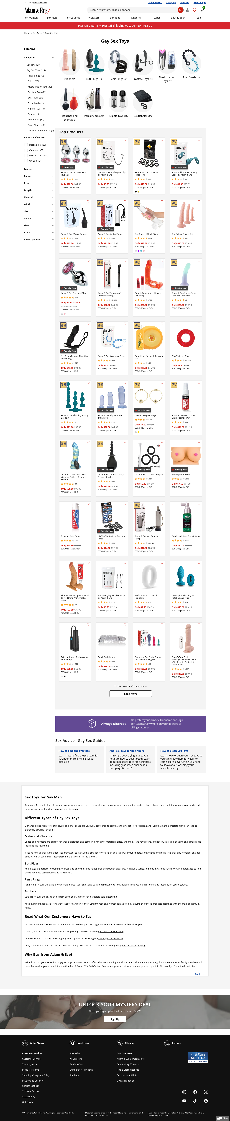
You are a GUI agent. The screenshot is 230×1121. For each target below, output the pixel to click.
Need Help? (200, 2)
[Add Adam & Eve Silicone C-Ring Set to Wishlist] (162, 442)
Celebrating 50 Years (128, 1064)
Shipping (171, 2)
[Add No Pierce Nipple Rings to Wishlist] (162, 383)
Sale (199, 17)
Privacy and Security (32, 1080)
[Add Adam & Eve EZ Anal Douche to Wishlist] (88, 201)
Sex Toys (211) (34, 64)
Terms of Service (31, 1091)
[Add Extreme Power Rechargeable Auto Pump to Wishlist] (88, 624)
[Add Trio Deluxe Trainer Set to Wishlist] (199, 201)
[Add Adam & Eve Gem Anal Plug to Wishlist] (88, 260)
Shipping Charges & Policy (36, 1075)
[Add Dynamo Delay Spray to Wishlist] (88, 503)
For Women (31, 17)
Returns (184, 2)
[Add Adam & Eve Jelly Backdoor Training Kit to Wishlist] (125, 383)
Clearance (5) (36, 150)
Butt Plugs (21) (35, 97)
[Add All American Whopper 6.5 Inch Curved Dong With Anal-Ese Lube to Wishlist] (88, 563)
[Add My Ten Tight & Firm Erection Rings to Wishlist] (125, 503)
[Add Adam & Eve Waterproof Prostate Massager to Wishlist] (125, 260)
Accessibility (28, 1096)
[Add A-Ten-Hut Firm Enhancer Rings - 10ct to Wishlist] (162, 140)
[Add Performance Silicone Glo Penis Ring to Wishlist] (162, 563)
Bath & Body (178, 17)
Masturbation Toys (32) (40, 86)
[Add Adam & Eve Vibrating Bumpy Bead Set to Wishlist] (88, 383)
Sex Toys (37, 33)
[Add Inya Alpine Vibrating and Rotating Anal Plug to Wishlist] (199, 563)
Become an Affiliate (127, 1075)
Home (27, 33)
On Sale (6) (35, 160)
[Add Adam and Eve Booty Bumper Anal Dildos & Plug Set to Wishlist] (162, 624)
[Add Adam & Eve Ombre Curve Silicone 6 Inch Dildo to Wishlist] (199, 260)
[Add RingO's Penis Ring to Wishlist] (199, 323)
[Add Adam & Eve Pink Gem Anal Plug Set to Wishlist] (88, 140)
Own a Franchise (125, 1080)
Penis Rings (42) (36, 75)
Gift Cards (27, 1101)
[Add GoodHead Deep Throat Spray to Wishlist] (199, 503)
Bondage (115, 17)
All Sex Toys (76, 1058)
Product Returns (30, 1069)
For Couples (73, 17)
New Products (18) (38, 155)
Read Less (200, 974)
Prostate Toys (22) (37, 92)
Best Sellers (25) (37, 144)
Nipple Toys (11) (36, 108)
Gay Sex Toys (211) (36, 70)
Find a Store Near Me (128, 1069)
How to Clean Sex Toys (174, 751)
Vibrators (94, 17)
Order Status (155, 2)
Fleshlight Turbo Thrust (110, 938)
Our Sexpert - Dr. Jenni (81, 1069)
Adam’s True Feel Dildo (111, 931)
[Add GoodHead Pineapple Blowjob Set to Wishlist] (162, 323)
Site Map (74, 1075)
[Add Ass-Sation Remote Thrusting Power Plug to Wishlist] (88, 323)
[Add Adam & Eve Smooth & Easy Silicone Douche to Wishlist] (125, 442)
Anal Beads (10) (36, 119)
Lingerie (136, 17)
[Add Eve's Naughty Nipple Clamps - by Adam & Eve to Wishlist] (125, 563)
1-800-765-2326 (40, 2)
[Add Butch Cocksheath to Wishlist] (125, 624)
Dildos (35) (33, 81)
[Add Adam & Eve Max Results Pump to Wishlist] (162, 503)
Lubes (157, 17)
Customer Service (31, 1058)
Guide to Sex (76, 1064)
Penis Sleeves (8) (36, 125)
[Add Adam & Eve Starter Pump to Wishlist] (125, 201)
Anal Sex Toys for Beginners (127, 751)
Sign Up (115, 1019)
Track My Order (30, 1064)
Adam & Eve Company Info (131, 1058)
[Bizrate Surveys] (203, 1061)
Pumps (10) (33, 114)
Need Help (83, 1042)
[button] (131, 693)
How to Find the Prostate (74, 751)
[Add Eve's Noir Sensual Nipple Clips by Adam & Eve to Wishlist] (125, 140)
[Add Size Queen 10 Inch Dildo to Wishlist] (162, 201)
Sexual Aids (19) (36, 103)
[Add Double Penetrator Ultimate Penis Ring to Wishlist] (162, 260)
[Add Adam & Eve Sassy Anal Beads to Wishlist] (125, 323)
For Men (52, 17)
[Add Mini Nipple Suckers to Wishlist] (199, 442)
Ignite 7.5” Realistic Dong (133, 945)
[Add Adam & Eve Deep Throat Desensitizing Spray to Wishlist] (199, 383)
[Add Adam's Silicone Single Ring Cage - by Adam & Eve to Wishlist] (199, 140)
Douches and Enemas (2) (41, 130)
